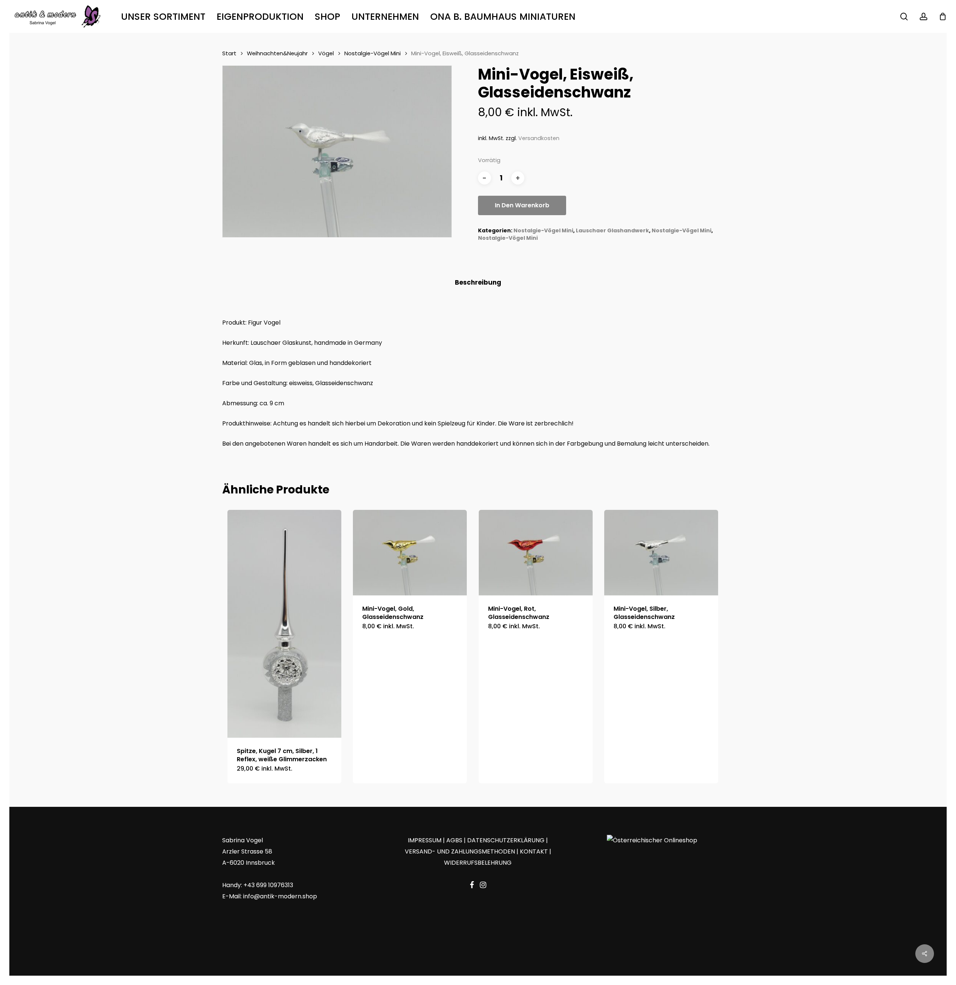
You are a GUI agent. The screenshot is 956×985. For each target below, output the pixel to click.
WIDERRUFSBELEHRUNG (478, 862)
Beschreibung (478, 282)
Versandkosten (538, 138)
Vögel (326, 53)
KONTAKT (534, 851)
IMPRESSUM (424, 840)
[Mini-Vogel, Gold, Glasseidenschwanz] (410, 552)
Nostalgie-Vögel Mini (372, 53)
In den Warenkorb (522, 205)
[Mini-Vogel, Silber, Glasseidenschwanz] (661, 552)
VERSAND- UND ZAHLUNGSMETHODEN (460, 851)
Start (229, 53)
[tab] (478, 282)
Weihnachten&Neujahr (277, 53)
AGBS (454, 840)
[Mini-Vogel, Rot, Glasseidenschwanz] (536, 552)
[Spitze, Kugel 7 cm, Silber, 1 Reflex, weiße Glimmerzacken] (284, 623)
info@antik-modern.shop (280, 896)
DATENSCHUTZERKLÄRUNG (505, 840)
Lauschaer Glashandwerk (612, 230)
